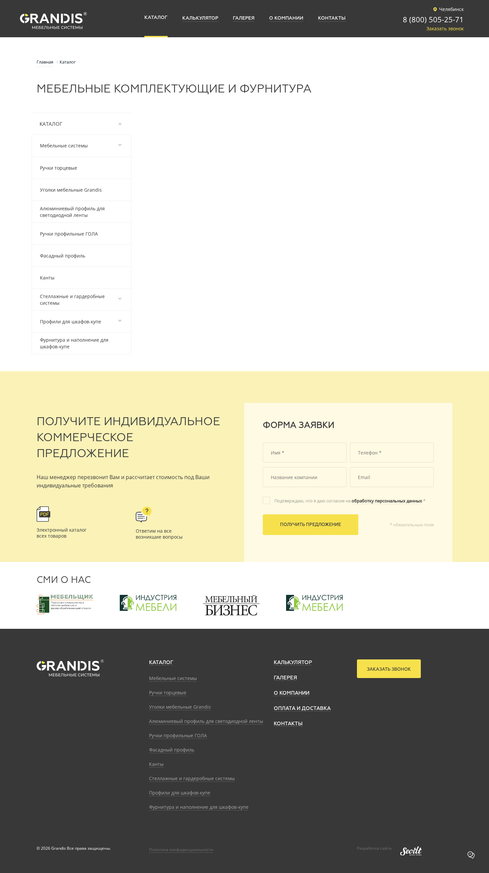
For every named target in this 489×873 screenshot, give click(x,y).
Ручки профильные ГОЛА (69, 234)
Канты (47, 277)
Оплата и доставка (302, 708)
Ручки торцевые (58, 168)
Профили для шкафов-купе (70, 321)
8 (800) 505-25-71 (433, 20)
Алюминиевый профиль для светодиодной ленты (72, 211)
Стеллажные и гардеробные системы (72, 299)
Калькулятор (293, 662)
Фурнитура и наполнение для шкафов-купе (74, 343)
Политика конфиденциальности (181, 849)
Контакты (288, 723)
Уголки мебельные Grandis (71, 190)
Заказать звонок (445, 28)
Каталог (51, 123)
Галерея (285, 677)
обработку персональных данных (387, 501)
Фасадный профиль (62, 256)
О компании (291, 693)
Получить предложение (310, 525)
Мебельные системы (64, 145)
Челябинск (451, 9)
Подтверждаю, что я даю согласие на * (349, 501)
